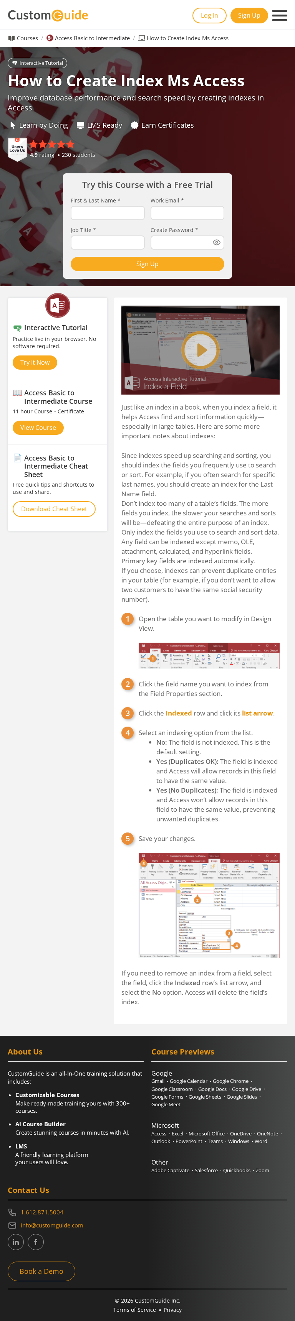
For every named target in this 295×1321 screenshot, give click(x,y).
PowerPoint (189, 1141)
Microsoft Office (207, 1133)
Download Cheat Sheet (54, 509)
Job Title (83, 230)
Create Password (174, 230)
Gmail (157, 1081)
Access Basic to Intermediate (92, 38)
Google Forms (167, 1096)
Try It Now (35, 362)
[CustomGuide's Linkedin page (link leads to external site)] (16, 1242)
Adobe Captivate (170, 1170)
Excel (177, 1133)
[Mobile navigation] (279, 15)
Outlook (160, 1141)
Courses (27, 38)
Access (158, 1133)
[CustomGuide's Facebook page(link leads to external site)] (36, 1242)
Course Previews (182, 1051)
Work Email (167, 200)
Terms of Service (134, 1309)
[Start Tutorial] (200, 350)
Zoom (262, 1170)
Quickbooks (236, 1170)
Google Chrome (231, 1081)
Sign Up (249, 15)
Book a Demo (41, 1271)
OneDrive (241, 1133)
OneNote (267, 1133)
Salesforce (206, 1170)
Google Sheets (205, 1096)
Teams (215, 1141)
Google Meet (166, 1104)
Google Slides (242, 1096)
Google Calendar (188, 1081)
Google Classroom (172, 1089)
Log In (209, 15)
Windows (238, 1141)
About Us (25, 1051)
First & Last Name (96, 200)
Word (261, 1141)
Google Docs (212, 1089)
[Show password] (216, 242)
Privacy (173, 1309)
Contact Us (28, 1190)
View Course (38, 427)
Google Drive (246, 1089)
